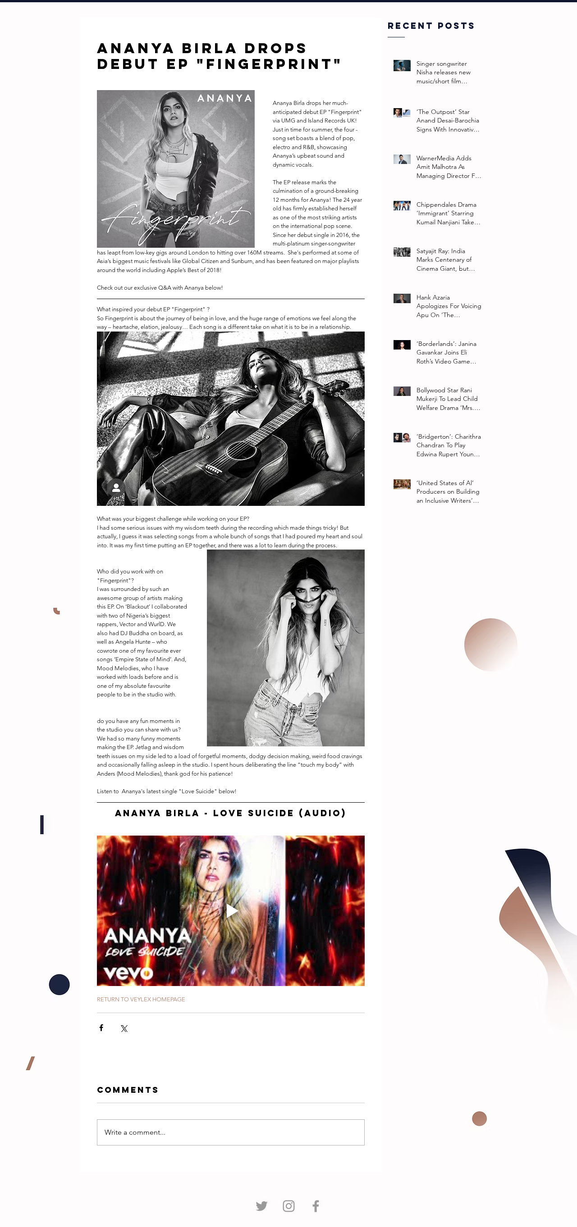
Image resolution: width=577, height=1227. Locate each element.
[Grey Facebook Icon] (316, 1206)
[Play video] (231, 911)
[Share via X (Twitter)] (123, 1027)
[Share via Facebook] (101, 1027)
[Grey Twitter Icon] (262, 1206)
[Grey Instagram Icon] (289, 1206)
